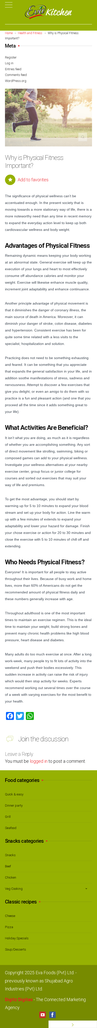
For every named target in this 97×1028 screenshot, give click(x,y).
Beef (8, 866)
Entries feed (13, 69)
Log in (9, 63)
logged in (39, 761)
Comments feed (16, 75)
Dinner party (14, 805)
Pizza (9, 927)
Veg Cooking (14, 889)
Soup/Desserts (15, 949)
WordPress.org (15, 81)
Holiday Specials (17, 938)
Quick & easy (14, 794)
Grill (8, 817)
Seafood (10, 828)
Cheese (10, 916)
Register (11, 57)
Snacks (10, 855)
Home (9, 33)
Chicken (10, 877)
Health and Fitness (30, 33)
